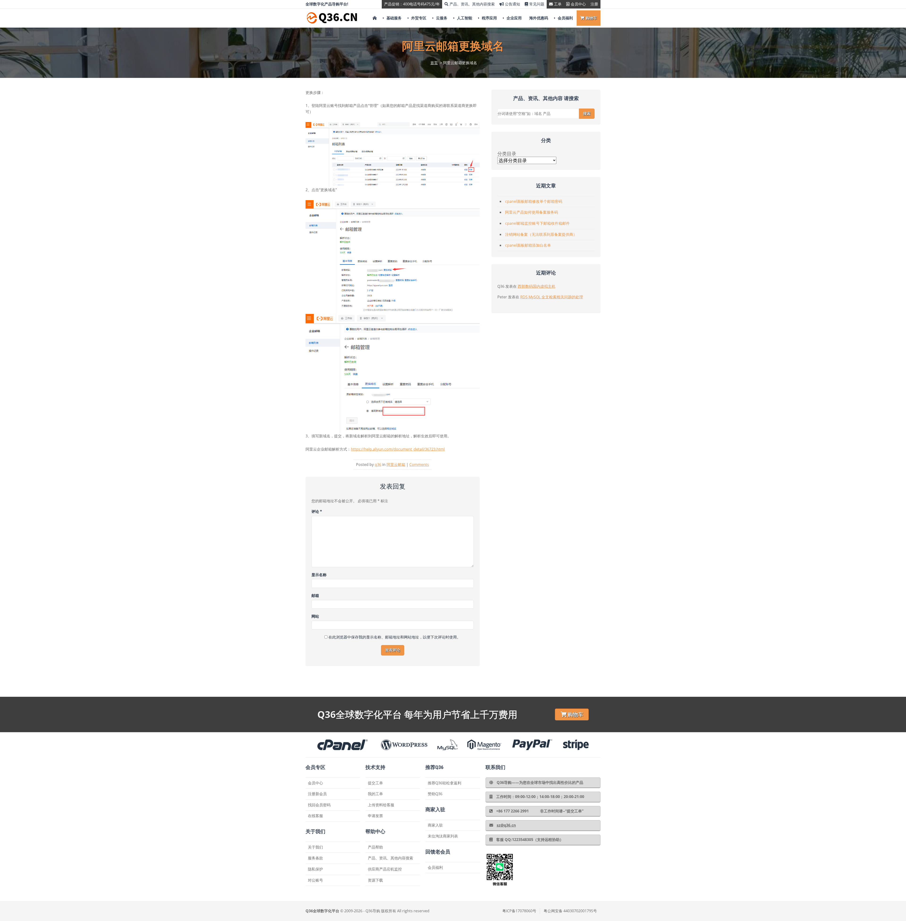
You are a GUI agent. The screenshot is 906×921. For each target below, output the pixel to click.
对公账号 (315, 880)
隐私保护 (315, 869)
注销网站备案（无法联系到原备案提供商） (541, 234)
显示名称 (319, 574)
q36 (378, 464)
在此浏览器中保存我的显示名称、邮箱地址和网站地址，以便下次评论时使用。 (394, 637)
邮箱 (315, 595)
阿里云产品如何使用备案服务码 (531, 212)
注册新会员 (317, 793)
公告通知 (512, 4)
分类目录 (506, 154)
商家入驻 (435, 825)
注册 (594, 4)
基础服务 (394, 18)
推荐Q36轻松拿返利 (444, 783)
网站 (315, 616)
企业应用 (514, 18)
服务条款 (315, 858)
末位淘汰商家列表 (443, 836)
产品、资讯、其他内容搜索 (472, 4)
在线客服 (315, 815)
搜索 (587, 113)
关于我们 (315, 847)
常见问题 (536, 4)
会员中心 (578, 4)
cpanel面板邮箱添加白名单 (528, 245)
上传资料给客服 (381, 804)
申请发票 (375, 815)
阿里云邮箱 (395, 464)
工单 (558, 4)
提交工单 (375, 783)
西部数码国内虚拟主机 (536, 286)
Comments (419, 464)
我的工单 (375, 793)
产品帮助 (375, 847)
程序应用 (489, 18)
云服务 (441, 18)
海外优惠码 (538, 18)
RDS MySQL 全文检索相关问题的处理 (551, 297)
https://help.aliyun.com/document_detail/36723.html (398, 449)
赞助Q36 (435, 793)
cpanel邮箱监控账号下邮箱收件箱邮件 (537, 223)
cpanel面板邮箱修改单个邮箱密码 (533, 201)
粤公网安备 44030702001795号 (570, 910)
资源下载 (375, 880)
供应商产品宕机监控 (385, 869)
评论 (316, 511)
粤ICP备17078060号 (519, 910)
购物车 (591, 18)
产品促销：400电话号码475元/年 (412, 4)
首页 (434, 62)
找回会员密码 (319, 804)
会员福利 (565, 18)
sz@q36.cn (506, 825)
